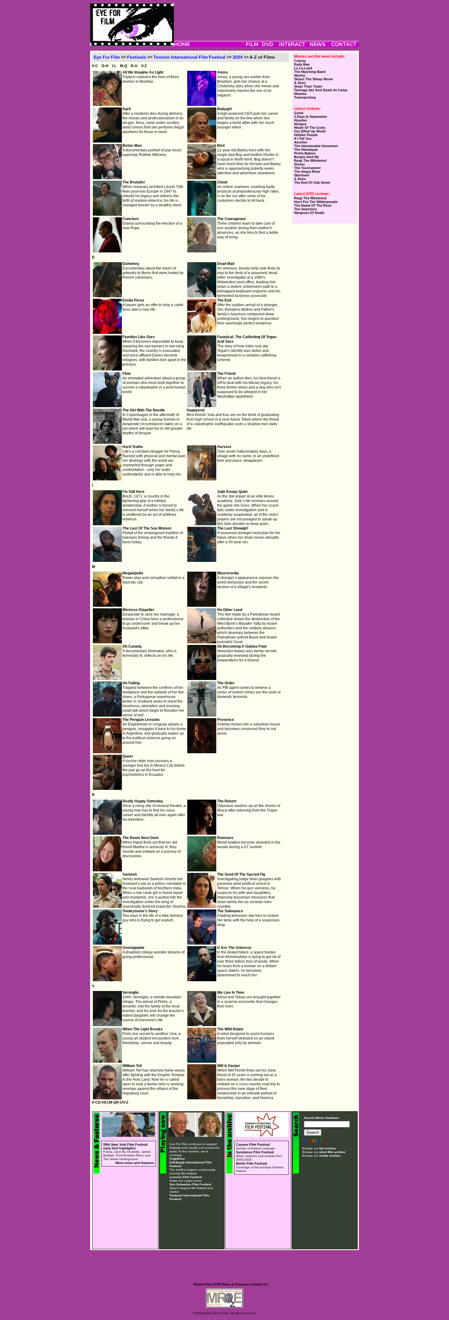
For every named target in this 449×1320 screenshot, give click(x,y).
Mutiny (299, 75)
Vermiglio (130, 992)
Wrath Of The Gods (309, 127)
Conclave (130, 219)
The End (224, 300)
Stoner (299, 164)
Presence (225, 720)
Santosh (129, 874)
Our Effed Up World (310, 131)
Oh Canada (132, 646)
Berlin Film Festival (251, 1163)
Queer (127, 756)
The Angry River (307, 171)
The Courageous (231, 219)
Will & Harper (228, 1066)
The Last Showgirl (232, 528)
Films (208, 1284)
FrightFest (177, 1158)
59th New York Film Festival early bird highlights (125, 1146)
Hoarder (300, 120)
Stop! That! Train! (308, 86)
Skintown (301, 175)
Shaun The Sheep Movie (313, 79)
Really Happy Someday (142, 801)
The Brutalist (133, 182)
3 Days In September (310, 116)
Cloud (222, 182)
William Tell (132, 1066)
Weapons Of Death (309, 213)
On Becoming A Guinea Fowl (241, 646)
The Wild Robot (230, 1029)
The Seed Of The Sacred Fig (241, 874)
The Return (226, 801)
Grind (298, 113)
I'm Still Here (133, 492)
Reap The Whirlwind (310, 160)
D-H (105, 66)
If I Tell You (303, 138)
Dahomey (130, 264)
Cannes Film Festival (253, 1144)
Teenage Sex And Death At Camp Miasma (320, 92)
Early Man (302, 64)
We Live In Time (230, 992)
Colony (300, 61)
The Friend (226, 373)
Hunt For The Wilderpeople (316, 202)
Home (198, 1284)
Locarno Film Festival (186, 1177)
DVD (217, 1284)
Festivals (136, 57)
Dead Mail (225, 264)
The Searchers (305, 209)
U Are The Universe (234, 948)
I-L (114, 66)
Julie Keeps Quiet (232, 492)
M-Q (123, 66)
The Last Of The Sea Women (146, 528)
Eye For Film (107, 57)
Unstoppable (133, 948)
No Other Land (229, 610)
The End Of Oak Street (312, 182)
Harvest (224, 447)
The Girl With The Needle (143, 410)
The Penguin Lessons (141, 720)
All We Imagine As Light (142, 72)
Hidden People (306, 135)
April (126, 109)
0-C (95, 66)
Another (300, 142)
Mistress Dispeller (138, 610)
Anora (222, 72)
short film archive (332, 1152)
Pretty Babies (305, 153)
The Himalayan (306, 149)
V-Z (144, 66)
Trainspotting (305, 97)
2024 (238, 57)
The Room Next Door (140, 838)
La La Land (303, 68)
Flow (126, 373)
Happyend (195, 410)
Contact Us (259, 1284)
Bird (220, 145)
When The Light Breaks (142, 1029)
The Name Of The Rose (312, 205)
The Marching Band (310, 72)
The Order (226, 683)
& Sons (300, 83)
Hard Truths (132, 447)
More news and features (134, 1163)
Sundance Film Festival (255, 1152)
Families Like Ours (138, 337)
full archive (327, 1148)
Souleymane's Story (140, 911)
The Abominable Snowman (316, 146)
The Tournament (307, 168)
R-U (134, 66)
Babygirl (224, 109)
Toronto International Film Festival (189, 57)
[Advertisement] (266, 17)
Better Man (132, 145)
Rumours (225, 838)
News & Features (235, 1284)
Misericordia (228, 573)
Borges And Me (306, 157)
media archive (330, 1155)
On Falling (131, 683)
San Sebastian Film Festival (190, 1184)
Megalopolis (132, 573)
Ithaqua (300, 124)
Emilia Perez (133, 300)
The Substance (230, 911)
